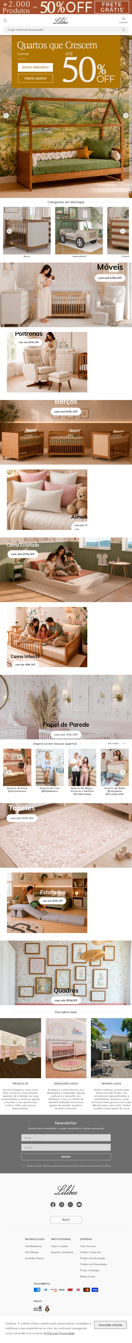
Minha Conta (87, 1276)
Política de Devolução (92, 1258)
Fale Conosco (88, 1246)
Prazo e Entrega (89, 1270)
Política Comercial (90, 1252)
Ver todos (113, 743)
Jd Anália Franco (34, 1258)
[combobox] (66, 29)
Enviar (66, 1156)
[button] (5, 20)
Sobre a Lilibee (59, 1246)
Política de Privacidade (59, 1333)
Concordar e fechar (110, 1325)
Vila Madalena (33, 1246)
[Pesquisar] (123, 29)
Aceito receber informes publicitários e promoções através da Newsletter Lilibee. (69, 1166)
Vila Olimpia (32, 1252)
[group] (66, 116)
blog (66, 1219)
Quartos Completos (62, 1252)
